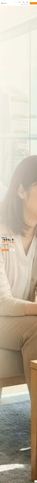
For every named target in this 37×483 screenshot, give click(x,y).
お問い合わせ (33, 3)
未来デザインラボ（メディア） (24, 4)
